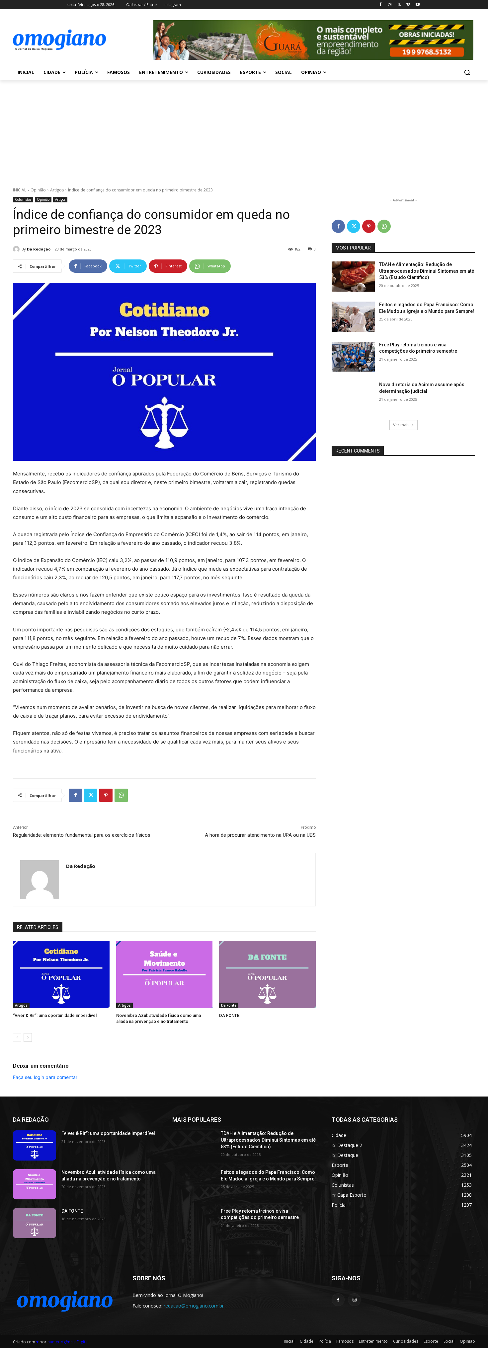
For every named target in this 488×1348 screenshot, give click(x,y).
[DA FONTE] (267, 974)
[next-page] (28, 1037)
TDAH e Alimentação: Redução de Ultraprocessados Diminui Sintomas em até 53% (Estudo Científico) (426, 271)
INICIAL (19, 190)
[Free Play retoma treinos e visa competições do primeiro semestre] (353, 357)
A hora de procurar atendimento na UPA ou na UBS (260, 835)
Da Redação (38, 249)
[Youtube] (417, 5)
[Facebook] (380, 5)
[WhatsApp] (121, 795)
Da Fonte (228, 1005)
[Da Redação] (17, 249)
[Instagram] (390, 5)
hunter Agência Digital (68, 1342)
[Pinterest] (106, 795)
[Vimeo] (408, 5)
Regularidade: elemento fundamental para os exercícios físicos (81, 835)
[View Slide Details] (313, 40)
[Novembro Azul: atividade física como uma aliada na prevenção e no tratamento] (164, 974)
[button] (467, 72)
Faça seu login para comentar (45, 1077)
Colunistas (23, 199)
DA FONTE (229, 1015)
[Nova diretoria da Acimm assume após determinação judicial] (353, 397)
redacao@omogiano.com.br (194, 1306)
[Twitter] (399, 5)
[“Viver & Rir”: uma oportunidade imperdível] (61, 974)
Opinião (38, 190)
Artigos (57, 190)
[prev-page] (17, 1037)
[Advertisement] (244, 130)
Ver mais (401, 425)
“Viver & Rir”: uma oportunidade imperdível (55, 1015)
